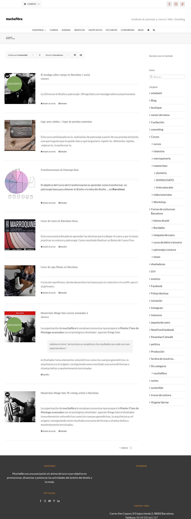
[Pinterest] (54, 501)
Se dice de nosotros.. (162, 358)
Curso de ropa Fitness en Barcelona (59, 267)
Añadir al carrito (49, 103)
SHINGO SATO (165, 180)
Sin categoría (158, 366)
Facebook (156, 286)
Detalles (64, 103)
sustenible (157, 387)
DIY (153, 271)
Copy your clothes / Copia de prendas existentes (66, 121)
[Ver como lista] (81, 55)
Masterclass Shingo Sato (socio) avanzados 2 (64, 313)
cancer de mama (160, 115)
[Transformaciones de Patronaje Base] (19, 183)
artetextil (156, 93)
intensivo (159, 151)
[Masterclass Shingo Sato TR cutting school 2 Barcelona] (19, 406)
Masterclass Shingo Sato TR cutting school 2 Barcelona (69, 393)
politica (155, 344)
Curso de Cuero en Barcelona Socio (59, 221)
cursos (157, 144)
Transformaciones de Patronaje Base (60, 170)
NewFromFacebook (162, 329)
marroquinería (162, 158)
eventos (155, 278)
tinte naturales (164, 187)
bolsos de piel (161, 220)
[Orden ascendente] (40, 55)
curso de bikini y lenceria (168, 242)
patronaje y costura (165, 249)
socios (154, 380)
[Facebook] (40, 501)
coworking (157, 129)
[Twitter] (45, 501)
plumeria (161, 172)
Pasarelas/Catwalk (162, 337)
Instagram (157, 307)
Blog (153, 100)
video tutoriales (163, 194)
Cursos (155, 136)
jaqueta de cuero (160, 322)
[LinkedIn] (58, 501)
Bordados (159, 227)
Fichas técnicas (159, 293)
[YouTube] (49, 501)
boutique (156, 107)
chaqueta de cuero (164, 235)
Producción (157, 351)
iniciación (156, 300)
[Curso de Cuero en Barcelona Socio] (19, 234)
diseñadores (158, 264)
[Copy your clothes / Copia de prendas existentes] (19, 135)
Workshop (160, 202)
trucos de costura (161, 395)
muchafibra (160, 373)
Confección (157, 122)
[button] (154, 30)
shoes (157, 256)
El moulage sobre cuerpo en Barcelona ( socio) (65, 74)
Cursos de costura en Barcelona (163, 211)
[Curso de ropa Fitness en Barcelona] (19, 280)
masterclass (160, 165)
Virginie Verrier (160, 402)
